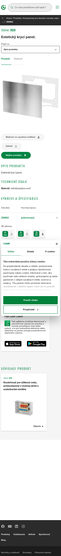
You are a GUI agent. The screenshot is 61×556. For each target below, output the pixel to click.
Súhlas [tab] (11, 251)
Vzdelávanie (19, 534)
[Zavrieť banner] (57, 244)
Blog (3, 540)
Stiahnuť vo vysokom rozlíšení (20, 137)
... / (3, 22)
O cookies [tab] (50, 251)
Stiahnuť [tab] (18, 59)
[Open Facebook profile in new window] (3, 526)
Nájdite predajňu (14, 155)
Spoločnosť (44, 534)
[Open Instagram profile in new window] (23, 526)
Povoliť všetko (30, 300)
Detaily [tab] (30, 251)
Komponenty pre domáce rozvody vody (40, 18)
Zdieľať (9, 146)
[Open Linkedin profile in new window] (16, 526)
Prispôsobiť (29, 309)
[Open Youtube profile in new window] (10, 526)
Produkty (17, 18)
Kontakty (27, 552)
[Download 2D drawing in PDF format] (41, 234)
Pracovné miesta (43, 552)
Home (9, 18)
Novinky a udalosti (10, 552)
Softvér (31, 534)
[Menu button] (57, 8)
